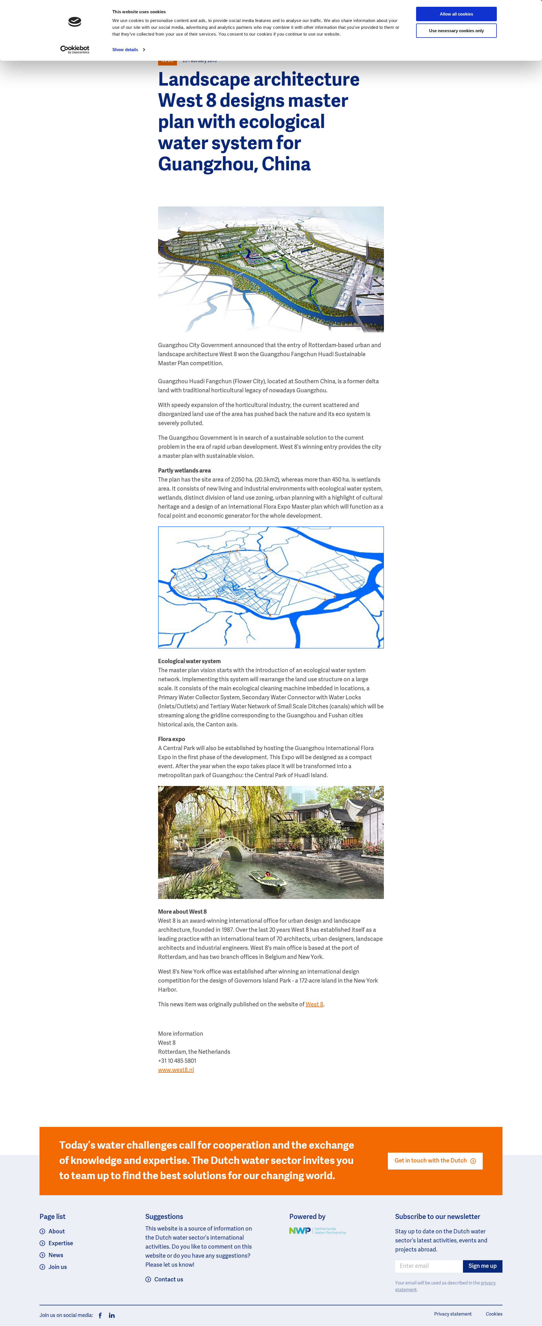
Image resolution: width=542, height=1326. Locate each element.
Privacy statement (453, 1314)
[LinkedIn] (110, 1315)
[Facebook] (100, 1315)
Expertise (61, 1244)
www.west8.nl (176, 1070)
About (57, 1232)
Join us (58, 1267)
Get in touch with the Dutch (431, 1161)
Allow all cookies (456, 14)
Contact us (168, 1280)
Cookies (494, 1314)
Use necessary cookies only (456, 30)
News (56, 1255)
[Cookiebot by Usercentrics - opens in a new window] (75, 49)
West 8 (314, 1005)
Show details (125, 49)
